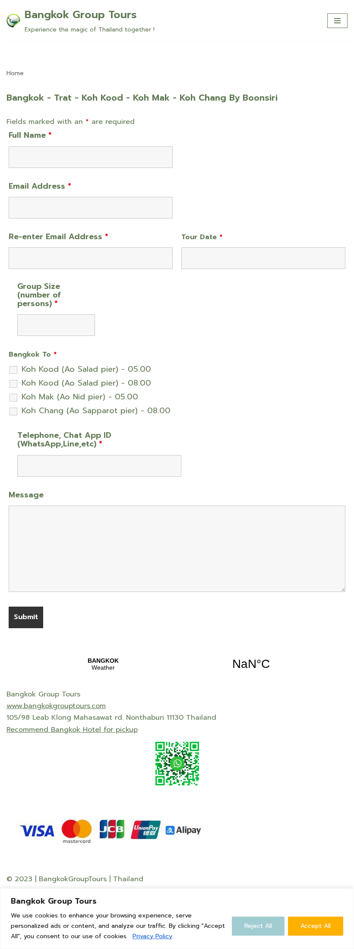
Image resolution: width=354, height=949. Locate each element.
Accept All (315, 925)
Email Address (40, 186)
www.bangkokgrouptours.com (56, 706)
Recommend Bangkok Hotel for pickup (72, 729)
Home (15, 73)
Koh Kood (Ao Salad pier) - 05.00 (86, 369)
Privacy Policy (152, 936)
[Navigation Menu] (337, 20)
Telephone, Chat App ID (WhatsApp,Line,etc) (64, 439)
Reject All (258, 925)
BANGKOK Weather (177, 664)
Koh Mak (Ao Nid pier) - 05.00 (80, 396)
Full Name (30, 135)
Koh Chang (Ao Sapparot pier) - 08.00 (96, 410)
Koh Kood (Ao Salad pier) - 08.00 (86, 383)
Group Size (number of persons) (39, 295)
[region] (177, 918)
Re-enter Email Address (58, 236)
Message (26, 494)
